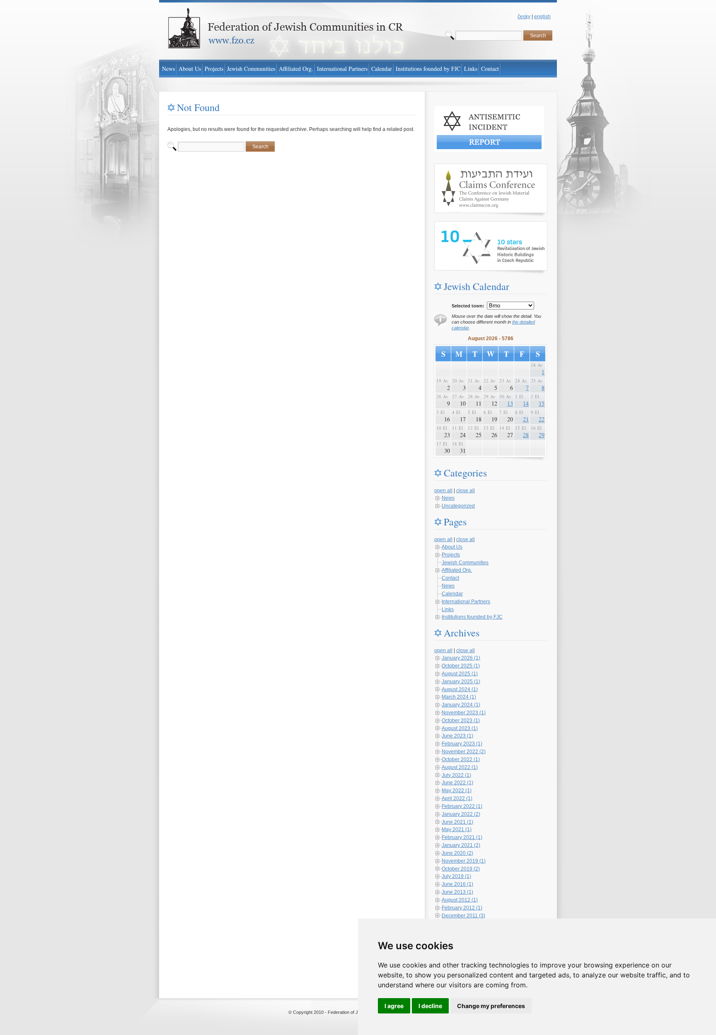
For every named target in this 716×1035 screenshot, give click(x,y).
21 (526, 419)
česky (524, 16)
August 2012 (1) (460, 900)
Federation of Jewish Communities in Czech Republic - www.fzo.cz (234, 4)
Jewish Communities (465, 563)
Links (448, 609)
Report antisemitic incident (464, 110)
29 (541, 435)
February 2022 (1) (462, 806)
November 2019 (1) (464, 861)
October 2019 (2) (461, 869)
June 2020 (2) (457, 853)
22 (541, 419)
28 (526, 435)
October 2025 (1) (461, 666)
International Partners (466, 602)
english (542, 16)
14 (526, 403)
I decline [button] (430, 1005)
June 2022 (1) (457, 783)
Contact (450, 578)
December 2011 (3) (463, 916)
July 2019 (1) (456, 876)
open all (443, 490)
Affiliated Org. (457, 570)
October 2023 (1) (461, 720)
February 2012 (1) (462, 908)
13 (510, 403)
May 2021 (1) (457, 829)
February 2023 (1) (462, 744)
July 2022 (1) (456, 775)
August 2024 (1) (460, 689)
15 (541, 403)
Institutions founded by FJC (472, 617)
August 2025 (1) (460, 674)
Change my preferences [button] (491, 1005)
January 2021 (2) (461, 845)
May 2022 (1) (457, 790)
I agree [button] (394, 1005)
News (448, 498)
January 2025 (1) (461, 681)
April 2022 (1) (457, 798)
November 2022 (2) (464, 751)
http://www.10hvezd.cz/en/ (463, 225)
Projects (451, 555)
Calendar (452, 594)
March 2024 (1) (459, 697)
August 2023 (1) (460, 728)
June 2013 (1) (457, 892)
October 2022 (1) (461, 759)
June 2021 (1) (457, 822)
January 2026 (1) (461, 658)
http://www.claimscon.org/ (462, 167)
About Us (452, 547)
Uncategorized (458, 506)
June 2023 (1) (457, 736)
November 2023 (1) (464, 713)
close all (465, 490)
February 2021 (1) (462, 837)
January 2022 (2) (461, 814)
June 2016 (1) (457, 884)
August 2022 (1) (460, 767)
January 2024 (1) (461, 705)
